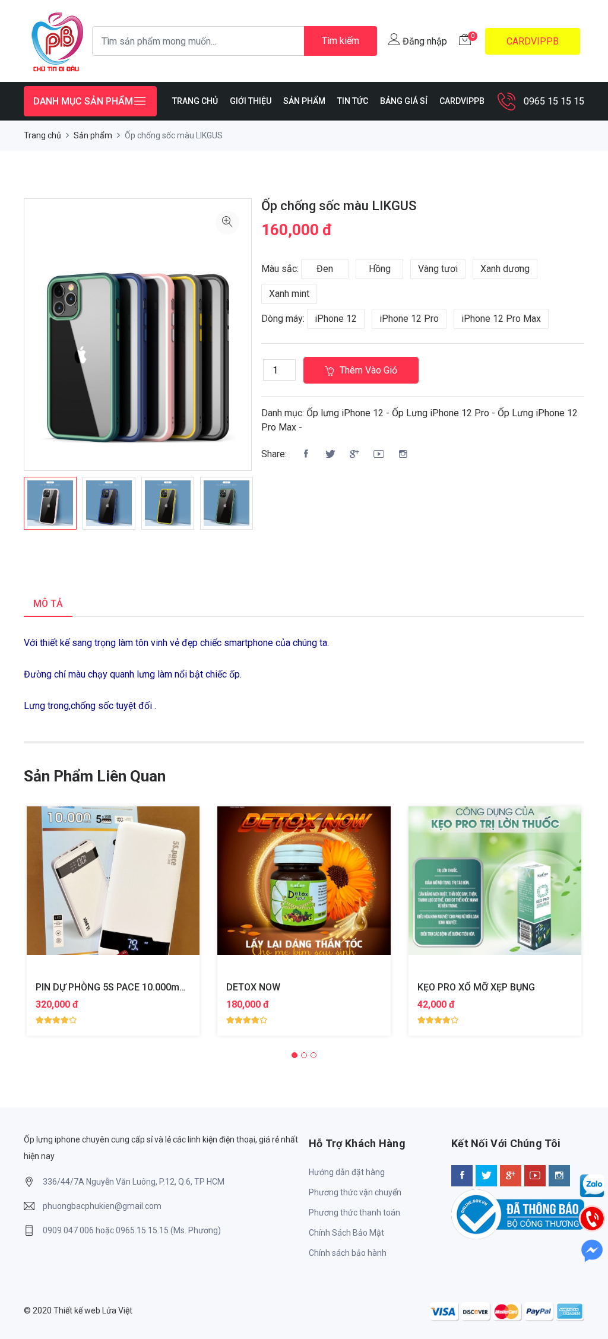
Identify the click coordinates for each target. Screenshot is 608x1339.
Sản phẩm (93, 135)
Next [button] (269, 511)
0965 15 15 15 (554, 101)
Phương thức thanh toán (354, 1212)
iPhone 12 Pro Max (501, 318)
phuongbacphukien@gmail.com (102, 1206)
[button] (294, 1055)
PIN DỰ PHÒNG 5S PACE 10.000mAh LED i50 (131, 987)
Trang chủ (42, 135)
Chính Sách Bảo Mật (346, 1232)
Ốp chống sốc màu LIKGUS (338, 205)
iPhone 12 (336, 318)
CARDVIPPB (532, 41)
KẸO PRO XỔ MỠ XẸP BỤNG (476, 987)
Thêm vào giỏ (367, 370)
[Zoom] (227, 223)
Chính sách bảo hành (348, 1253)
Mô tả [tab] (48, 603)
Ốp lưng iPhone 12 (345, 413)
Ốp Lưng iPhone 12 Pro (440, 413)
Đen (324, 268)
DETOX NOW (253, 987)
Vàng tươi (438, 268)
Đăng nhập (423, 41)
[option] (50, 503)
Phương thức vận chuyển (355, 1192)
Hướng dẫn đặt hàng (347, 1172)
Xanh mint (289, 293)
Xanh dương (505, 268)
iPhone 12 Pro (409, 318)
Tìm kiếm (340, 40)
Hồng (380, 268)
